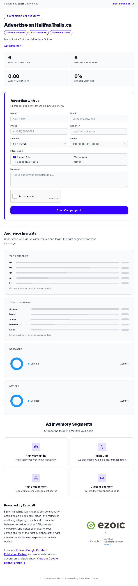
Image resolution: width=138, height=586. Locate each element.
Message (16, 169)
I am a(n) (14, 138)
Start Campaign (67, 210)
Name (14, 113)
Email (74, 113)
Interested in (17, 151)
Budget (73, 138)
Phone (13, 126)
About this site (11, 45)
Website (75, 126)
